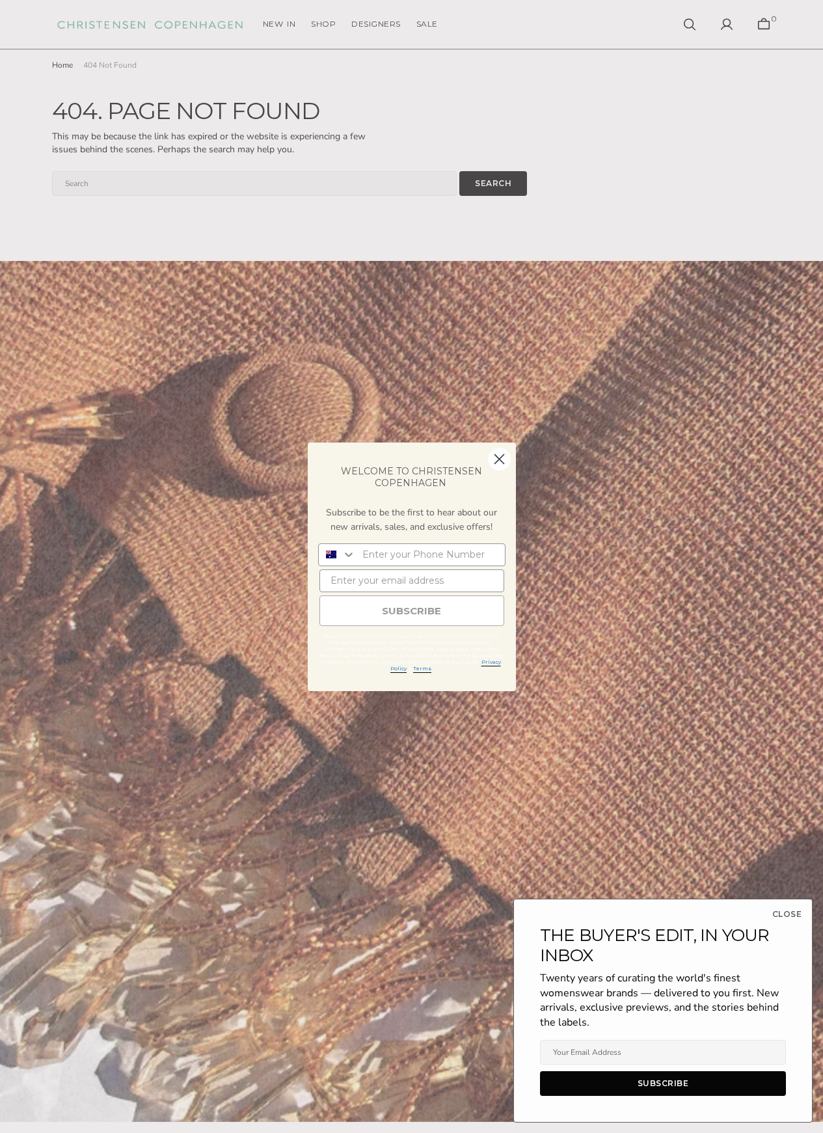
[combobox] (337, 555)
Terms (422, 668)
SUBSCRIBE (411, 611)
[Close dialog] (499, 459)
